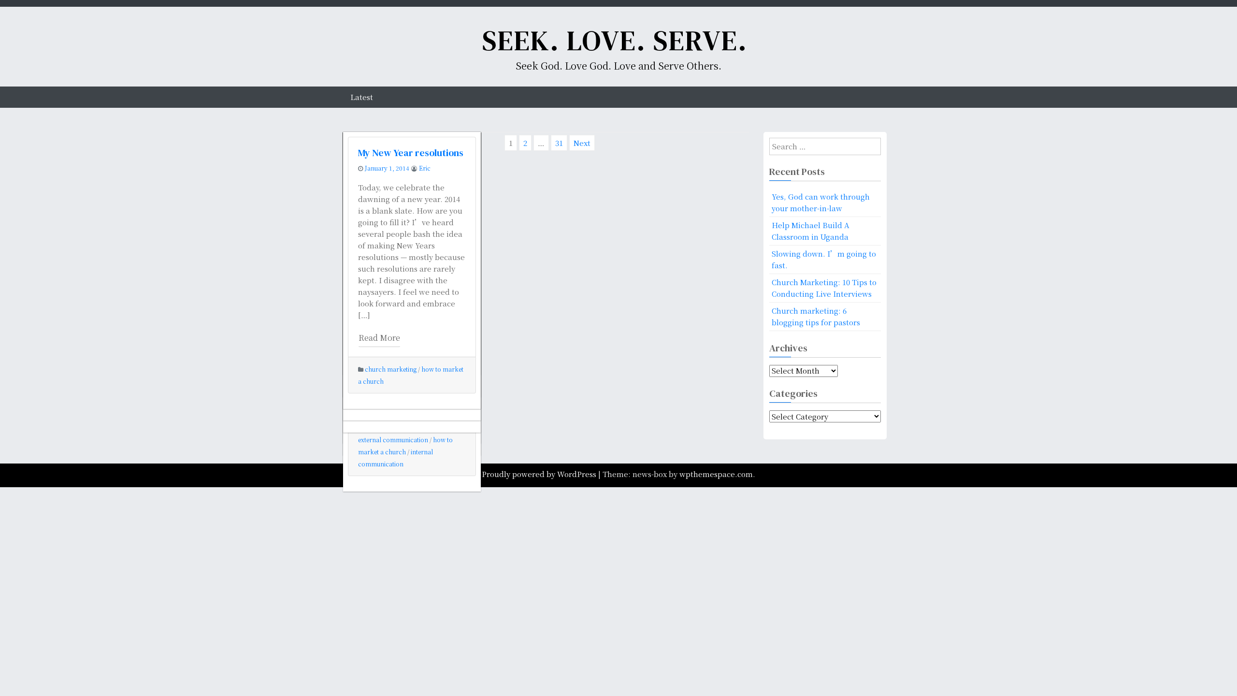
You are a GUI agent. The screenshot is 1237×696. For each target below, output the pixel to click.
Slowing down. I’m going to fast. (824, 259)
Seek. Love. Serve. (615, 40)
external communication (393, 439)
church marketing (391, 369)
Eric (425, 168)
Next (582, 143)
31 (559, 144)
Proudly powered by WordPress (540, 474)
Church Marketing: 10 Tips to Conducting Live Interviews (824, 288)
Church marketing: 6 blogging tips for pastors (816, 316)
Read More (379, 337)
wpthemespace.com (716, 474)
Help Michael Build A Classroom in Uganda (810, 231)
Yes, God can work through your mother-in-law (821, 202)
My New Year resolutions (410, 153)
